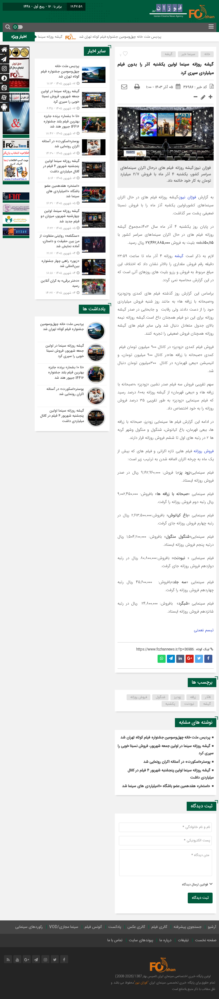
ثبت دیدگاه (200, 898)
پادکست (114, 927)
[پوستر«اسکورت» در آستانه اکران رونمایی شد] (72, 147)
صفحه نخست (205, 940)
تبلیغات (183, 940)
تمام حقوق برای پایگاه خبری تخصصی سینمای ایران (181, 982)
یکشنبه (170, 704)
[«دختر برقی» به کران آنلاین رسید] (72, 286)
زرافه (193, 697)
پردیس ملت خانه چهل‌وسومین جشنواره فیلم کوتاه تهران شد (138, 37)
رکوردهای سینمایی (29, 927)
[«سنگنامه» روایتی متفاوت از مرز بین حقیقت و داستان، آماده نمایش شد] (72, 244)
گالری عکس (136, 927)
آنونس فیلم (93, 927)
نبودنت (189, 704)
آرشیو (212, 927)
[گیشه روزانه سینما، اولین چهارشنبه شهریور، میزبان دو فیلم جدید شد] (72, 219)
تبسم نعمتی (204, 630)
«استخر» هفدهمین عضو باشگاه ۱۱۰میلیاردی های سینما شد (166, 786)
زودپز (177, 697)
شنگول (160, 697)
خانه (207, 54)
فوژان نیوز (187, 197)
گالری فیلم (159, 927)
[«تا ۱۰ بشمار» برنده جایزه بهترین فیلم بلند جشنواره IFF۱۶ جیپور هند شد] (72, 125)
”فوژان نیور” (141, 982)
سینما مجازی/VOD (63, 927)
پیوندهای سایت (141, 940)
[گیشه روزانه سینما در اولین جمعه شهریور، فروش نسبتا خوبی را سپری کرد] (72, 100)
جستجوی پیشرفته (187, 927)
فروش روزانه (204, 451)
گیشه (168, 54)
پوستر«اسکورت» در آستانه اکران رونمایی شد (176, 762)
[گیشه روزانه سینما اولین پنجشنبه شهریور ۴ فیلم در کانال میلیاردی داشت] (72, 169)
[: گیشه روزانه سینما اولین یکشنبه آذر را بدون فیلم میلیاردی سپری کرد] (124, 87)
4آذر (208, 697)
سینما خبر (188, 54)
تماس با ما (115, 940)
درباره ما (165, 940)
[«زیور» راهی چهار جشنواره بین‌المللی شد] (72, 267)
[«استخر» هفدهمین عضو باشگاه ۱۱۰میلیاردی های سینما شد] (72, 194)
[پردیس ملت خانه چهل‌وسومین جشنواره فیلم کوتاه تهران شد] (72, 75)
